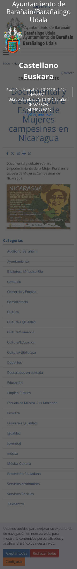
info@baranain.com (39, 114)
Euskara (39, 76)
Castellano (38, 65)
